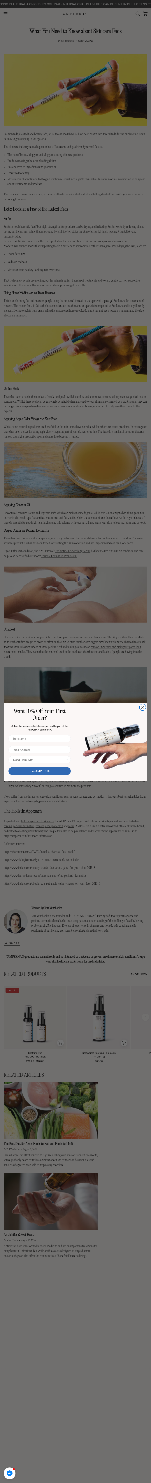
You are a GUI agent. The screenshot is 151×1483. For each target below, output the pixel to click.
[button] (9, 1473)
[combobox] (38, 759)
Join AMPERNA (39, 771)
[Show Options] (67, 759)
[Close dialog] (142, 707)
